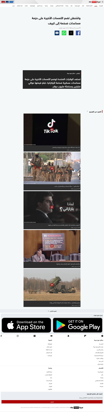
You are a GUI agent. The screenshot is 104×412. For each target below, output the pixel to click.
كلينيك (50, 386)
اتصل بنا (101, 344)
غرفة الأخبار (49, 372)
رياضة (101, 377)
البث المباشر (49, 352)
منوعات (101, 386)
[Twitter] (34, 336)
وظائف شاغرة (100, 358)
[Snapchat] (68, 336)
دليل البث (50, 355)
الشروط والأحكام (99, 352)
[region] (52, 11)
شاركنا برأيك (100, 364)
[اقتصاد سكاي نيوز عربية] (11, 2)
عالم (102, 375)
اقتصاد (101, 383)
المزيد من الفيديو (95, 111)
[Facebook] (1, 336)
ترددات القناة (49, 349)
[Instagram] (18, 336)
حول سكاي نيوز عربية (98, 347)
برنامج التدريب (100, 349)
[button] (78, 33)
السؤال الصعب (48, 375)
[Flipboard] (85, 336)
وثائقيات (50, 389)
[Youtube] (51, 336)
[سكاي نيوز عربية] (95, 2)
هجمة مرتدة (49, 380)
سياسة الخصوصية (98, 355)
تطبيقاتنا (50, 344)
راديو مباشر (49, 347)
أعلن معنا (101, 361)
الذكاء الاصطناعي (99, 380)
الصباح (50, 383)
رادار (51, 377)
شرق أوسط (100, 372)
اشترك (52, 402)
